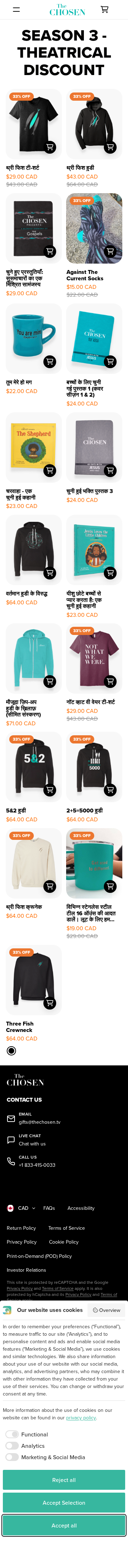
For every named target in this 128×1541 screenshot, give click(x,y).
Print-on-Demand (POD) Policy (39, 1256)
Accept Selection (64, 1502)
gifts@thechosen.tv (39, 1122)
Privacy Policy (22, 1242)
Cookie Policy (64, 1242)
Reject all (64, 1480)
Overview (109, 1310)
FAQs (49, 1208)
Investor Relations (26, 1270)
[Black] (11, 1051)
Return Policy (21, 1228)
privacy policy (81, 1417)
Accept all (64, 1525)
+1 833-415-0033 (37, 1165)
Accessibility (81, 1208)
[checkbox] (25, 1434)
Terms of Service (66, 1228)
